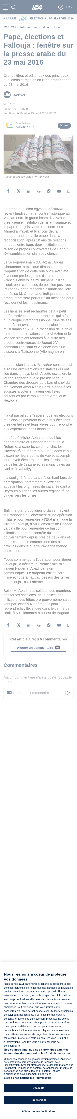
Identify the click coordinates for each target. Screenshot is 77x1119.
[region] (38, 1040)
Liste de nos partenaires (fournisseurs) (28, 1077)
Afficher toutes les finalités (38, 1111)
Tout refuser (38, 1099)
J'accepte (38, 1087)
